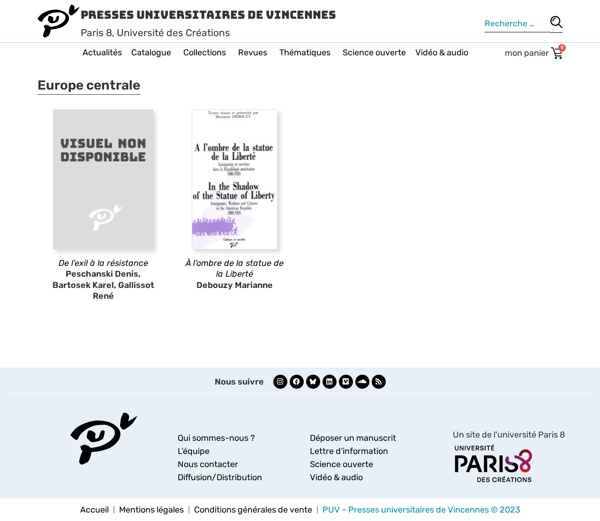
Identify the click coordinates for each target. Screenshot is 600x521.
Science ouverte (374, 52)
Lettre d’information (349, 451)
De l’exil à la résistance (103, 263)
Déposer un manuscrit (353, 438)
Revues (252, 52)
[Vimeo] (346, 382)
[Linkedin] (329, 382)
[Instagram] (280, 382)
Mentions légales (151, 510)
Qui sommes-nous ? (216, 438)
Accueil (94, 510)
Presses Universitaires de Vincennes (208, 15)
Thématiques (304, 52)
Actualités (102, 52)
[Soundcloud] (362, 382)
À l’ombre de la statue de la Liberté (235, 268)
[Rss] (379, 382)
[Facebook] (297, 382)
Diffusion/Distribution (220, 477)
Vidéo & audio (441, 52)
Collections (204, 52)
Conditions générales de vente (253, 510)
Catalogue (151, 52)
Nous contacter (208, 464)
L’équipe (194, 451)
